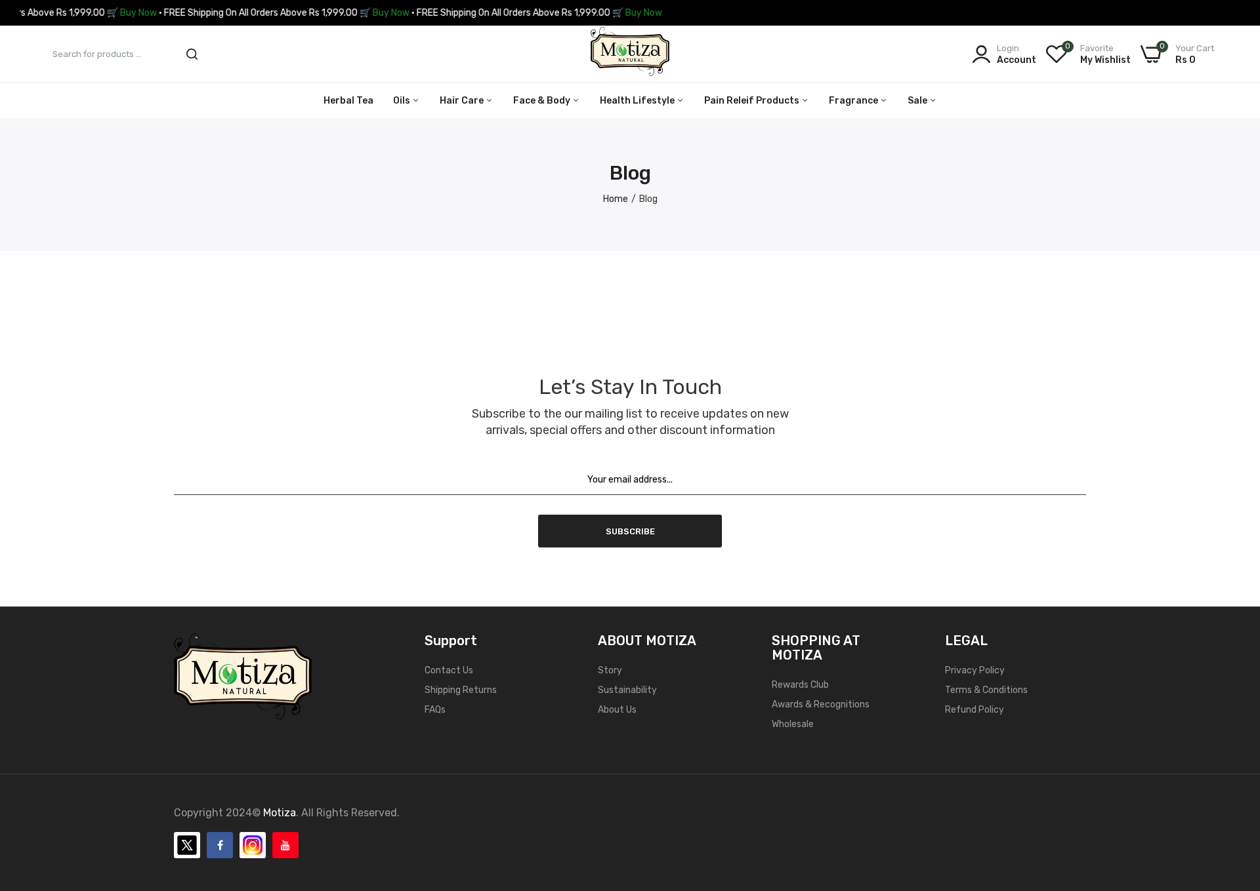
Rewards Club (800, 684)
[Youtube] (285, 845)
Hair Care (463, 100)
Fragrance (854, 100)
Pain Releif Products (752, 100)
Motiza (279, 812)
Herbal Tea (348, 100)
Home (615, 199)
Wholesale (793, 724)
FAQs (435, 709)
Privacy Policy (975, 670)
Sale (918, 100)
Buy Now (108, 12)
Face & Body (542, 100)
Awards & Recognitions (821, 704)
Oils (402, 100)
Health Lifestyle (638, 100)
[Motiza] (630, 54)
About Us (617, 709)
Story (610, 670)
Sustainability (627, 690)
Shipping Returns (461, 690)
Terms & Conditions (986, 690)
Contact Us (449, 670)
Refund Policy (974, 709)
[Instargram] (253, 845)
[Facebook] (220, 845)
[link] (1233, 796)
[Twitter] (187, 845)
